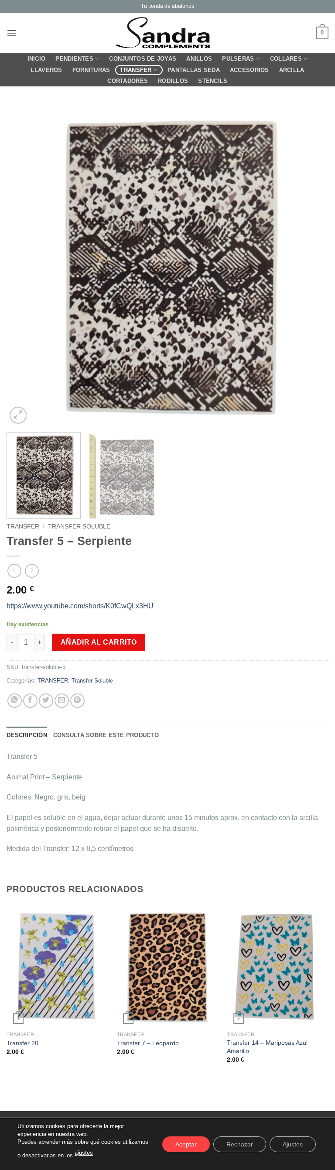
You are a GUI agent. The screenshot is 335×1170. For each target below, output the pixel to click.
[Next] (311, 265)
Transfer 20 (22, 1043)
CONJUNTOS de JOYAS (142, 58)
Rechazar (239, 1143)
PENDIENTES (74, 58)
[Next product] (14, 570)
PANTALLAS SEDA (194, 70)
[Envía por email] (62, 700)
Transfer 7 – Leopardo (148, 1043)
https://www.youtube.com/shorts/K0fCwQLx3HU (80, 606)
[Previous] (24, 265)
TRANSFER (135, 70)
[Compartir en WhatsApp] (14, 700)
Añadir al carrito (99, 642)
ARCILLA (291, 70)
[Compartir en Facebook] (30, 700)
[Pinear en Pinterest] (77, 700)
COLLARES (286, 58)
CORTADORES (127, 81)
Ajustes (293, 1143)
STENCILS (212, 81)
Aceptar (186, 1143)
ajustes (84, 1152)
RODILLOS (173, 81)
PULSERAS (238, 58)
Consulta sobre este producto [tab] (106, 735)
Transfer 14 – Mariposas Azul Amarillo (267, 1046)
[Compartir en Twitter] (46, 700)
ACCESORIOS (249, 70)
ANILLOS (199, 58)
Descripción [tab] (27, 735)
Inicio (36, 58)
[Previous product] (31, 570)
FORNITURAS (91, 70)
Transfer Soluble (79, 526)
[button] (12, 33)
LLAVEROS (46, 70)
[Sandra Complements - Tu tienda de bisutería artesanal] (167, 33)
